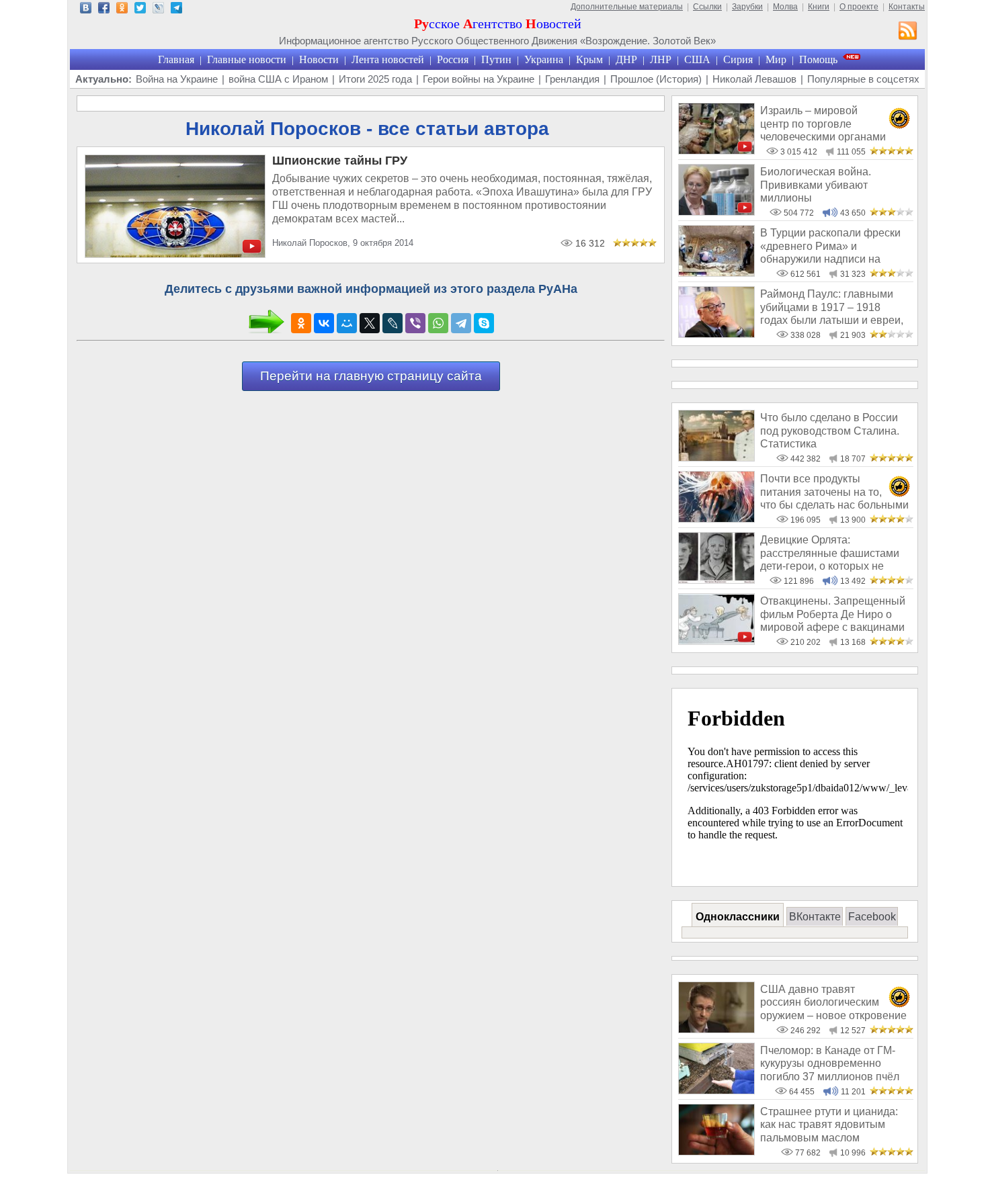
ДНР (626, 59)
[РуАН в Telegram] (176, 9)
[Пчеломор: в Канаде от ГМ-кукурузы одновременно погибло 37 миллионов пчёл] (716, 1090)
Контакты (907, 6)
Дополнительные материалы (627, 6)
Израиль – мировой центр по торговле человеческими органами (823, 123)
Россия (452, 59)
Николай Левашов (754, 79)
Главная (176, 59)
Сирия (738, 59)
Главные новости (246, 59)
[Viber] (415, 323)
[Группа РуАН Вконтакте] (85, 9)
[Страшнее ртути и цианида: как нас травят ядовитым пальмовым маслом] (716, 1152)
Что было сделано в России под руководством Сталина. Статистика (829, 430)
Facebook (872, 916)
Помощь (818, 59)
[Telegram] (461, 323)
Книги (818, 6)
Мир (776, 59)
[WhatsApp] (438, 323)
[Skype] (484, 323)
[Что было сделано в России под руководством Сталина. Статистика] (716, 458)
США (697, 59)
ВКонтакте (815, 916)
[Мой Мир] (347, 323)
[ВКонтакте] (324, 323)
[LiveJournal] (392, 323)
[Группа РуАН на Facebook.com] (104, 9)
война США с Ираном (278, 79)
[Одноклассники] (301, 323)
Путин (496, 59)
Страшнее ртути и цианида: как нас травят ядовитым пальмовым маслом (829, 1124)
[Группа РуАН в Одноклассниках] (122, 9)
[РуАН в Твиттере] (140, 9)
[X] (370, 323)
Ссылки (707, 6)
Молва (785, 6)
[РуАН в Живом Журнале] (158, 9)
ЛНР (660, 59)
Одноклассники (738, 916)
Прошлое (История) (656, 79)
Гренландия (572, 79)
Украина (543, 59)
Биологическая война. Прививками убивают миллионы (815, 185)
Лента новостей (388, 59)
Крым (589, 59)
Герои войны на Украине (478, 79)
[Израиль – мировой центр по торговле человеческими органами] (716, 151)
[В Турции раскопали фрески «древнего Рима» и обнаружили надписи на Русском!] (716, 273)
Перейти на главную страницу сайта (371, 376)
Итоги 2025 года (375, 79)
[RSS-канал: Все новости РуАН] (908, 32)
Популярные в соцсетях (863, 79)
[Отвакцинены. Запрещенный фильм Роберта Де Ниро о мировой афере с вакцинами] (716, 641)
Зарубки (747, 6)
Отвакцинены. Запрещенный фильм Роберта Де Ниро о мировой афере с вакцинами (832, 614)
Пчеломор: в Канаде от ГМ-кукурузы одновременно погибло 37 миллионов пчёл (829, 1063)
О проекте (858, 6)
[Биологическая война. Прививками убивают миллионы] (716, 212)
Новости (319, 59)
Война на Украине (177, 79)
